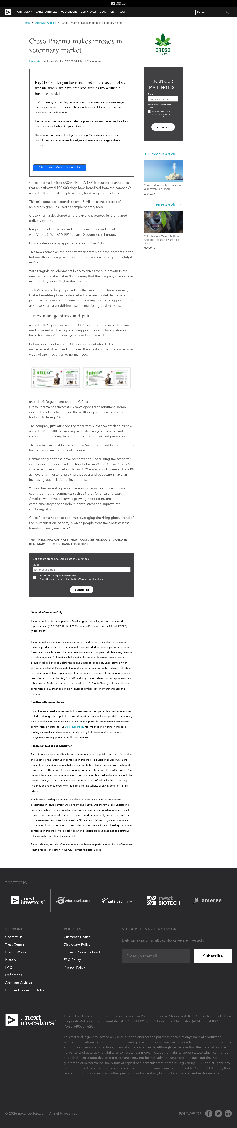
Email (36, 564)
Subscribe (81, 590)
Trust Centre (14, 944)
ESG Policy (72, 960)
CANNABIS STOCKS (75, 544)
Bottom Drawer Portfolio (24, 990)
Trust (121, 12)
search (227, 12)
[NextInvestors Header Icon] (118, 3)
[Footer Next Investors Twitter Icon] (218, 1113)
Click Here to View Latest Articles (60, 167)
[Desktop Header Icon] (10, 12)
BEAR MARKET (39, 544)
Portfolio (23, 12)
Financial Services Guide (83, 952)
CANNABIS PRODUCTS (95, 540)
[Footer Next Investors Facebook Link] (208, 1113)
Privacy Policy (74, 967)
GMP (74, 540)
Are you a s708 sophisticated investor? (159, 106)
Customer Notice (77, 937)
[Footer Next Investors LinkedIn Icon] (228, 1113)
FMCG (55, 544)
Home (26, 23)
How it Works (15, 952)
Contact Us (14, 937)
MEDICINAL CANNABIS (53, 540)
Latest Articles (46, 12)
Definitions (13, 975)
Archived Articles (45, 23)
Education (107, 12)
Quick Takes (89, 12)
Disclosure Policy (74, 726)
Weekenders (69, 12)
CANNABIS (120, 540)
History (10, 960)
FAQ (8, 967)
